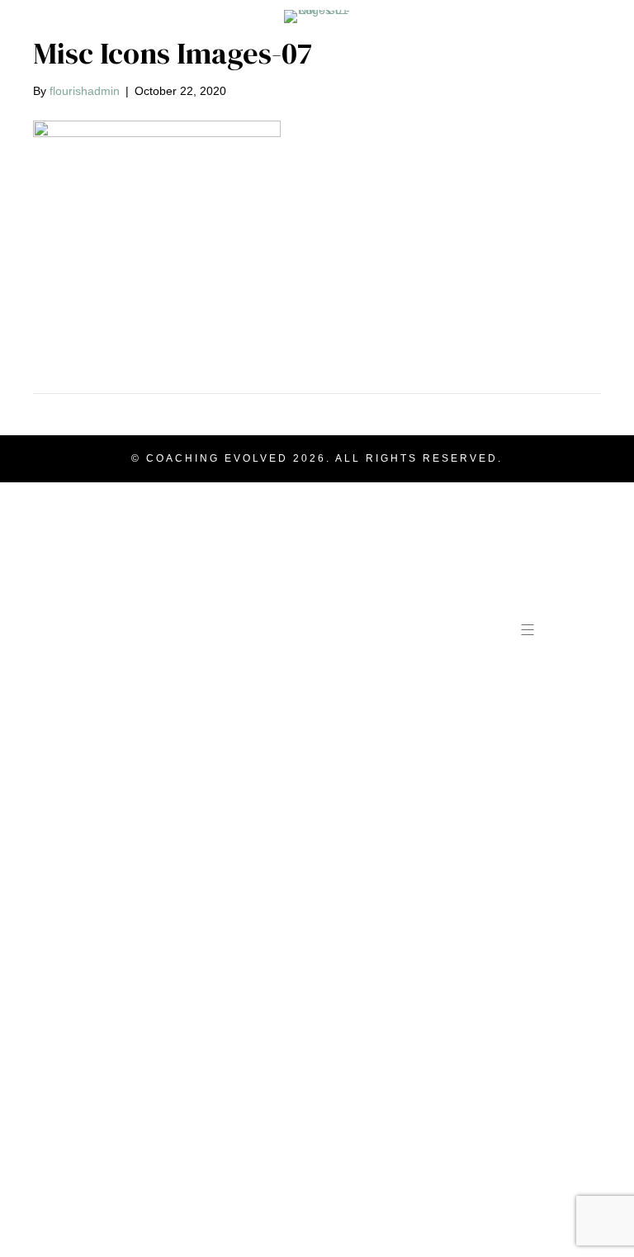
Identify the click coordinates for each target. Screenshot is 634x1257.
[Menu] (528, 629)
